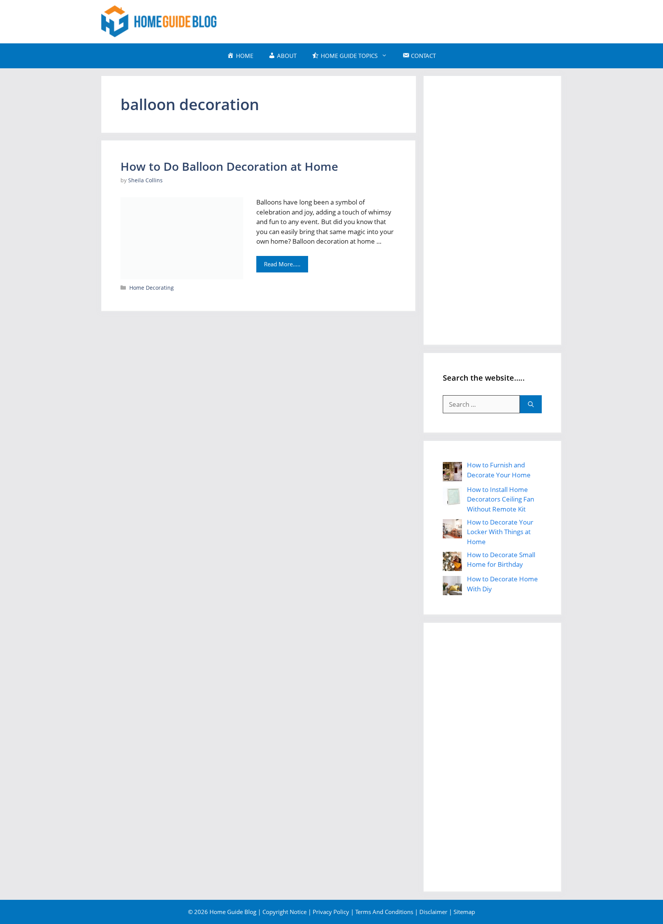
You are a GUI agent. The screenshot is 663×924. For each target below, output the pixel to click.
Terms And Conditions (384, 912)
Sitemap (464, 912)
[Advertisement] (422, 20)
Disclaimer (433, 912)
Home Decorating (151, 287)
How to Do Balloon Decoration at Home (229, 166)
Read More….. (282, 264)
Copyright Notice (284, 912)
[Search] (531, 404)
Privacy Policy (331, 912)
